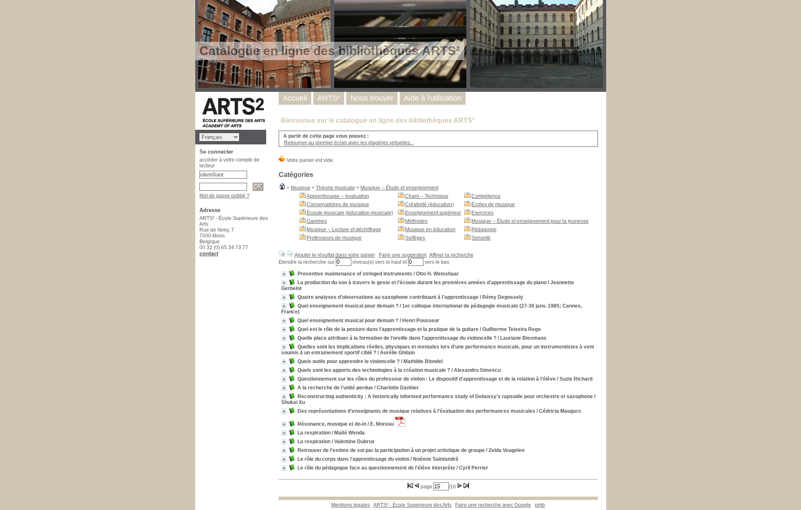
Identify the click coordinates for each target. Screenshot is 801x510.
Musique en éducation (430, 229)
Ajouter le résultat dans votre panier (335, 255)
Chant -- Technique (426, 196)
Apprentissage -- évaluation (338, 196)
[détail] (284, 274)
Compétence (486, 196)
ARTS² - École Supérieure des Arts (412, 505)
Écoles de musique (493, 204)
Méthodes (416, 221)
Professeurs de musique (334, 238)
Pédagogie (483, 229)
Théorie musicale (335, 188)
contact (208, 253)
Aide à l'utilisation (432, 98)
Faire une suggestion (403, 255)
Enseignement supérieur (433, 213)
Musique (300, 188)
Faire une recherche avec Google (493, 505)
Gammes (317, 221)
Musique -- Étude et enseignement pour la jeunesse (530, 221)
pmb (540, 505)
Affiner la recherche (451, 255)
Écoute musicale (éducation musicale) (350, 213)
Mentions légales (350, 505)
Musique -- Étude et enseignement (399, 188)
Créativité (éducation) (429, 204)
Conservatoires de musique (338, 204)
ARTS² (328, 98)
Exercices (482, 213)
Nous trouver (371, 98)
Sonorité (481, 238)
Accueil (295, 98)
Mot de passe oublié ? (224, 196)
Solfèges (415, 238)
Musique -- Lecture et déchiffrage (344, 229)
